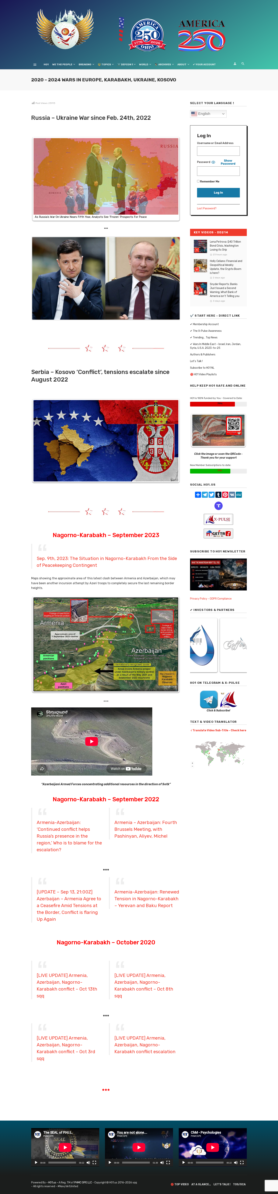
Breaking (85, 64)
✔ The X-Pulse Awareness (206, 331)
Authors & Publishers (202, 354)
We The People (62, 64)
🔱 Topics (104, 64)
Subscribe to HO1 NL (202, 367)
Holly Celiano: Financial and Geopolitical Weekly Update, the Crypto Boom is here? (226, 267)
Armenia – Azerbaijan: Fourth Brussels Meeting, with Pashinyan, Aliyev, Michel (145, 829)
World (143, 64)
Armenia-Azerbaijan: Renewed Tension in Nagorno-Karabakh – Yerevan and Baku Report (146, 898)
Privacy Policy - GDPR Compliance (211, 598)
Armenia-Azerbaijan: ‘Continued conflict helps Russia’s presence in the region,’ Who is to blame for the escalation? (69, 836)
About (181, 64)
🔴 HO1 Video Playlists (203, 374)
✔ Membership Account (204, 324)
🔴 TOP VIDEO (180, 1184)
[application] (65, 1147)
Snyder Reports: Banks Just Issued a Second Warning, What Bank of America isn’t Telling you (224, 290)
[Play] (36, 1162)
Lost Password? (207, 208)
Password (203, 162)
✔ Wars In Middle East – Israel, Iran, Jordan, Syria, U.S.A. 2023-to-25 (215, 346)
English (203, 114)
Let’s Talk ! (196, 361)
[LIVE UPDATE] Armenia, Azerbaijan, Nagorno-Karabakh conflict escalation (144, 1044)
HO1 (46, 64)
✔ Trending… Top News (203, 337)
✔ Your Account (204, 64)
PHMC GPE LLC (83, 1182)
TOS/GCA (239, 1184)
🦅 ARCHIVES (163, 64)
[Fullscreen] (94, 1162)
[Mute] (88, 1162)
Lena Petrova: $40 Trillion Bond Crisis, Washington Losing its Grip (225, 245)
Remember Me (209, 181)
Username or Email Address (215, 143)
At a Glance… (201, 1184)
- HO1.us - (52, 1182)
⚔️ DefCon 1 (125, 64)
